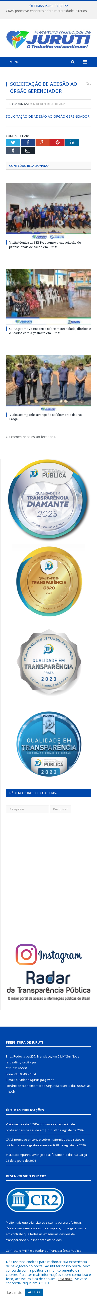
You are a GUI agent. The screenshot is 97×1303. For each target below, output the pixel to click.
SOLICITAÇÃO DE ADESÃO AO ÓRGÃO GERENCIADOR (47, 116)
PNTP (25, 1250)
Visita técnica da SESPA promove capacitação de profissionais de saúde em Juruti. (45, 244)
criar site (34, 1222)
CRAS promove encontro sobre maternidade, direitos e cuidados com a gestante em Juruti (49, 11)
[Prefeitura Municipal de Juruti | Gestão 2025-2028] (48, 39)
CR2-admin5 (20, 104)
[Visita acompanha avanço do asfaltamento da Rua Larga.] (48, 383)
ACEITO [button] (34, 1292)
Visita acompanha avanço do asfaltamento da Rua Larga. (47, 1154)
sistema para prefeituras (64, 1222)
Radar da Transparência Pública (58, 1250)
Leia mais (65, 1278)
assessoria (38, 1228)
